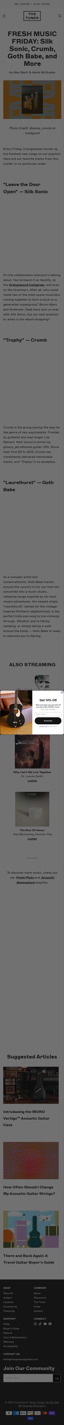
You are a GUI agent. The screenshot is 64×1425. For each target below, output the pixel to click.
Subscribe (48, 721)
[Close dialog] (62, 692)
